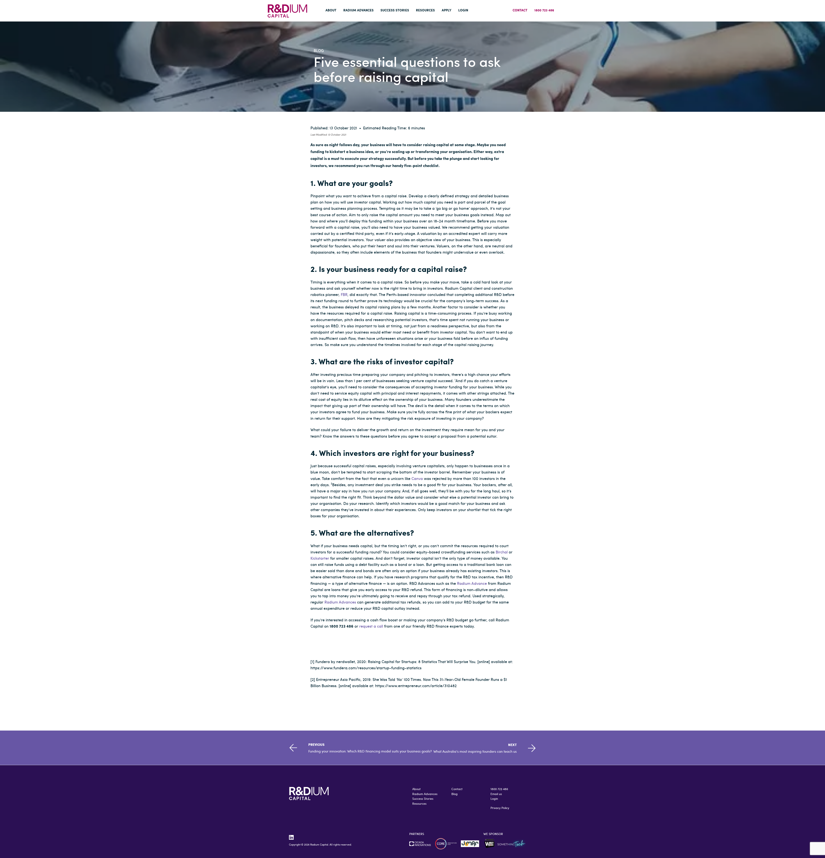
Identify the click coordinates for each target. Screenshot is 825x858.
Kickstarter (319, 558)
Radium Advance (472, 583)
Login (494, 799)
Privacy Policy (499, 808)
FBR (344, 294)
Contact (457, 789)
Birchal (502, 552)
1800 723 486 (499, 789)
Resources (419, 803)
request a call (371, 626)
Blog (454, 794)
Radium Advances (340, 602)
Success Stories (422, 799)
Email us (496, 794)
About (416, 789)
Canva (417, 478)
